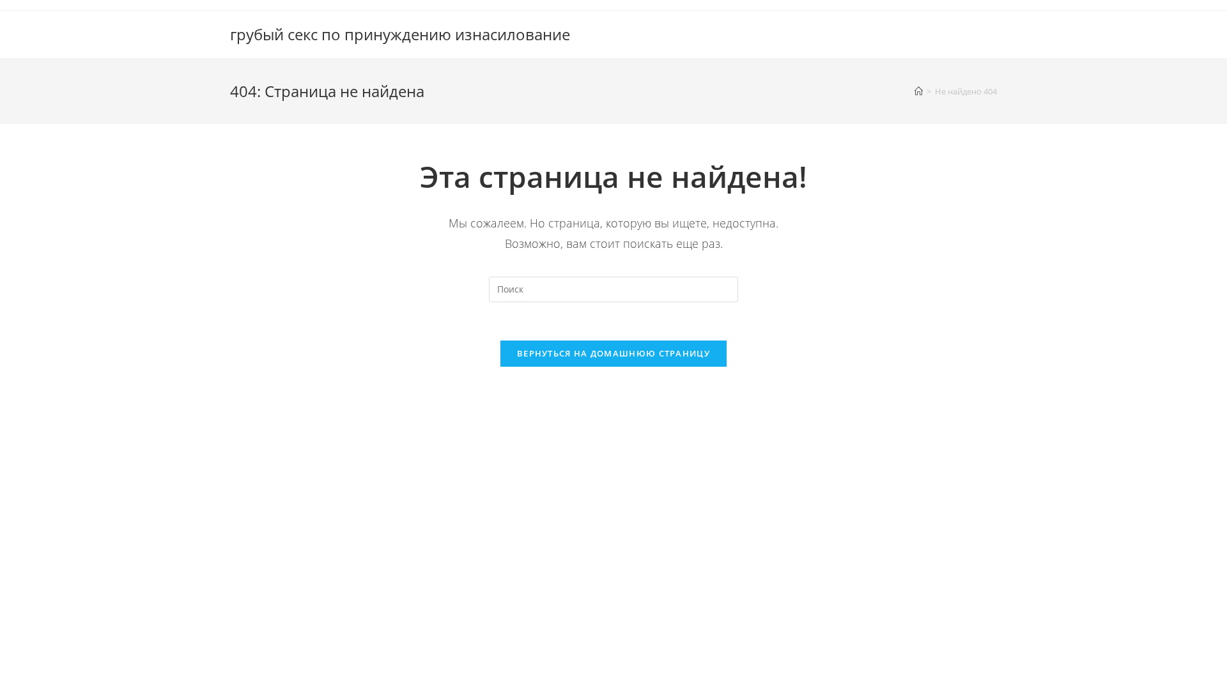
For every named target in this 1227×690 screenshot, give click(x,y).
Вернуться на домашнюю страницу (613, 353)
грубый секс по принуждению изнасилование (400, 34)
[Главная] (918, 91)
